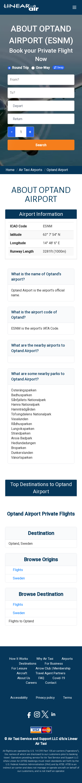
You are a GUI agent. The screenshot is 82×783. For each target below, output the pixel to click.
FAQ (41, 678)
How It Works (18, 659)
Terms (67, 698)
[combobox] (10, 79)
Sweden (19, 578)
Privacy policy (45, 698)
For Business (54, 663)
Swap (60, 67)
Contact (50, 683)
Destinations (27, 663)
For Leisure (19, 668)
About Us (23, 678)
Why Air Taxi (44, 659)
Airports (67, 659)
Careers (31, 683)
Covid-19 (59, 678)
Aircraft (22, 673)
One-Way (43, 68)
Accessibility (19, 698)
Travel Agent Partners (50, 673)
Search (41, 145)
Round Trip (20, 68)
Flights (18, 570)
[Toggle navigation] (74, 7)
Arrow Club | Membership (53, 668)
